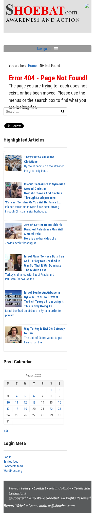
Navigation (44, 49)
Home (32, 66)
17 (8, 409)
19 (25, 409)
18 (16, 409)
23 (59, 409)
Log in (7, 457)
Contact (39, 488)
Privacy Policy (19, 488)
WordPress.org (13, 471)
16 (59, 402)
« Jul (6, 431)
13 (33, 402)
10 (8, 402)
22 (51, 409)
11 (16, 402)
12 (25, 402)
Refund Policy (60, 488)
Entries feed (11, 461)
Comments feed (13, 466)
